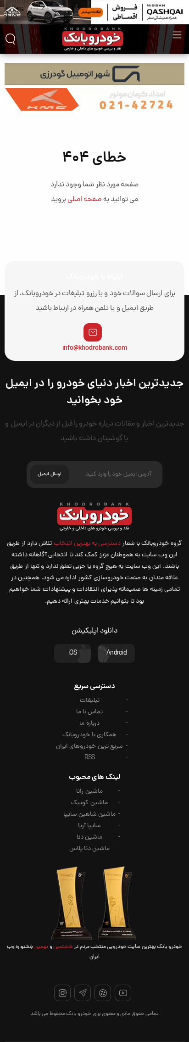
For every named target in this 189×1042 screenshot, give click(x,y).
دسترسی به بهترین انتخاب (87, 544)
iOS (72, 653)
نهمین (40, 947)
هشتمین (62, 947)
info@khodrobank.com (94, 348)
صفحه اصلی (84, 199)
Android (116, 653)
